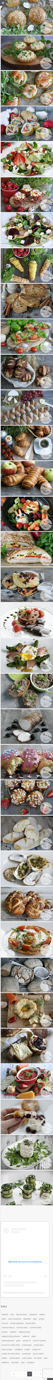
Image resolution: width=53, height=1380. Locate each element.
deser (35, 1319)
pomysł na (27, 1341)
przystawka (26, 1354)
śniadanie (30, 1363)
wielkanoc (5, 1363)
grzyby (41, 1319)
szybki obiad (27, 1358)
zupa (23, 1363)
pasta (18, 1341)
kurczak (5, 1332)
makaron (13, 1332)
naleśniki (26, 1336)
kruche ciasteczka (16, 1323)
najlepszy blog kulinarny (11, 1336)
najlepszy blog (24, 1332)
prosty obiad (38, 1345)
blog (12, 1314)
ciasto (4, 1319)
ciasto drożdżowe (14, 1319)
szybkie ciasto (14, 1358)
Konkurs (5, 1323)
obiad (34, 1336)
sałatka (4, 1358)
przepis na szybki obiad (11, 1354)
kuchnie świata (35, 1328)
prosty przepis (7, 1349)
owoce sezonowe (8, 1341)
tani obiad (38, 1358)
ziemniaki (15, 1363)
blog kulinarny (21, 1314)
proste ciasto (27, 1345)
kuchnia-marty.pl (8, 1328)
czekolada (27, 1319)
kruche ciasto (30, 1323)
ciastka (41, 1314)
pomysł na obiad (39, 1341)
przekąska (18, 1349)
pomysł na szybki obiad (11, 1345)
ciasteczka (33, 1314)
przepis (27, 1349)
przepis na (36, 1349)
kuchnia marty (22, 1328)
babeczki (5, 1314)
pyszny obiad (38, 1354)
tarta (45, 1358)
